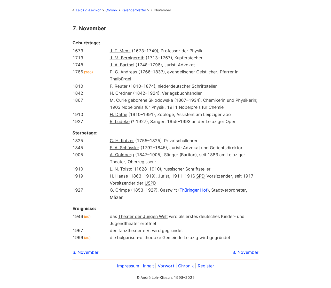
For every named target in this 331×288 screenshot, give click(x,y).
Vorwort (166, 265)
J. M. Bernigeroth (127, 57)
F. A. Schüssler (124, 147)
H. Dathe (118, 114)
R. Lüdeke (120, 121)
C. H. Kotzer (122, 140)
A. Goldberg (122, 154)
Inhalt (148, 265)
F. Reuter (119, 86)
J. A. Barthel (122, 64)
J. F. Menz (120, 50)
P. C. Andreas (123, 71)
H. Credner (121, 93)
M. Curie (118, 100)
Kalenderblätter (134, 10)
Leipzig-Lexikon (88, 10)
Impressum (128, 265)
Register (206, 265)
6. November (85, 252)
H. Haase (119, 176)
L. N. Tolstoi (122, 168)
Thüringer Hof (193, 190)
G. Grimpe (120, 190)
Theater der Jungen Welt (143, 216)
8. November (245, 252)
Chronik (111, 10)
